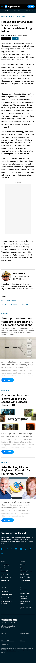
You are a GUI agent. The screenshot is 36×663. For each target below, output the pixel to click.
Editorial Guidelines (7, 598)
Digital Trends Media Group (10, 650)
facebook (13, 279)
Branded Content (25, 593)
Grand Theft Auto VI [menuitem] (6, 11)
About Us (4, 588)
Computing (5, 565)
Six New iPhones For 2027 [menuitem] (21, 11)
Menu (2, 6)
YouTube (16, 549)
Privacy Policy (24, 633)
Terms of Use (5, 644)
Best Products (24, 574)
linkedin (20, 279)
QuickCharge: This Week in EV (10, 304)
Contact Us (4, 591)
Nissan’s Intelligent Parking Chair (21, 134)
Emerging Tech (11, 300)
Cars (2, 300)
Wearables (23, 565)
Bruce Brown (6, 35)
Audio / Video (5, 571)
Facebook (2, 549)
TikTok (21, 549)
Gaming (3, 568)
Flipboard (2, 553)
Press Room (24, 637)
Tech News (25, 304)
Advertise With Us (6, 594)
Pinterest (25, 549)
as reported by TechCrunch (15, 51)
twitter (23, 279)
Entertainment (6, 577)
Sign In (31, 7)
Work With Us (5, 637)
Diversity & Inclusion (7, 641)
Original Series (25, 580)
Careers (3, 633)
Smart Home (5, 574)
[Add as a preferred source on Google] (6, 38)
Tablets (22, 562)
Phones (3, 562)
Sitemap (22, 641)
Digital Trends (10, 9)
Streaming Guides (26, 571)
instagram (17, 279)
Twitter (11, 549)
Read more (7, 380)
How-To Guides (25, 577)
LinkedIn (30, 549)
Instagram (7, 549)
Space (22, 568)
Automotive (5, 580)
